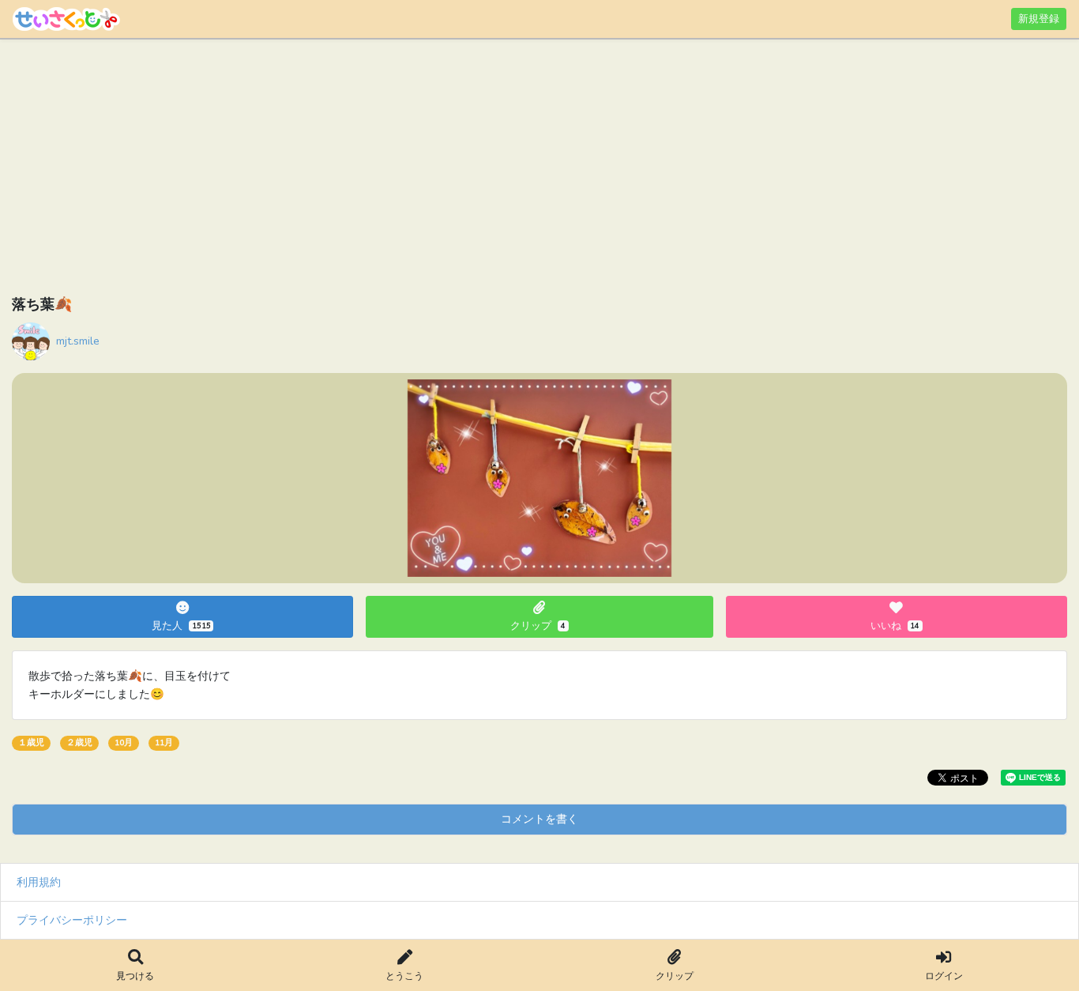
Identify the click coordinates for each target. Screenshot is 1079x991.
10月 (124, 742)
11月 (164, 742)
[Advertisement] (486, 170)
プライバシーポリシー (72, 920)
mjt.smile (78, 341)
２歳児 (79, 742)
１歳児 (31, 742)
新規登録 (1038, 18)
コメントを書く (539, 819)
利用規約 (39, 882)
